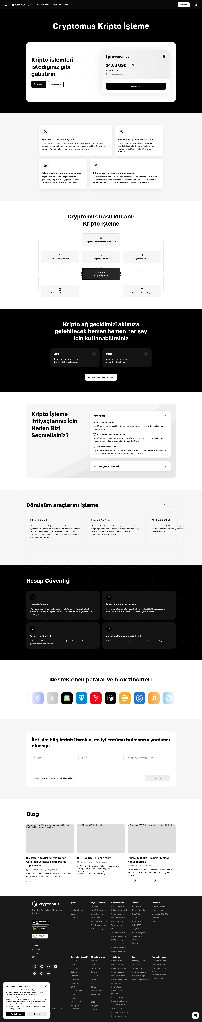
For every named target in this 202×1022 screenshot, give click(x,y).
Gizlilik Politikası (67, 778)
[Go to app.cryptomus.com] (20, 5)
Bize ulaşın (56, 84)
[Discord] (48, 973)
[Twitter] (34, 966)
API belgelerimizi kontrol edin (101, 377)
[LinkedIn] (55, 966)
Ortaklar (37, 1014)
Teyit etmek (16, 1014)
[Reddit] (41, 973)
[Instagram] (41, 966)
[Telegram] (34, 973)
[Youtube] (48, 966)
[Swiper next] (173, 504)
